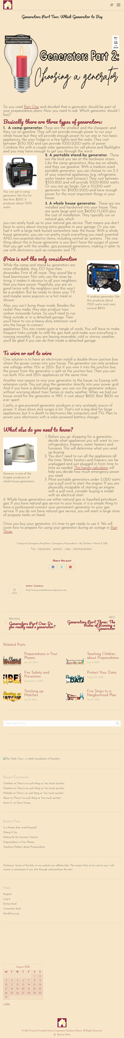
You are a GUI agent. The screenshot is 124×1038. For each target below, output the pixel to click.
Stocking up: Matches (34, 693)
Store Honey (24, 803)
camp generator (44, 549)
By (85, 543)
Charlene (8, 783)
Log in (6, 899)
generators (57, 549)
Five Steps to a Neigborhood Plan (101, 693)
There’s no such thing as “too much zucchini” (41, 783)
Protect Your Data (101, 673)
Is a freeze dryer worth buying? (20, 827)
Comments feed (12, 909)
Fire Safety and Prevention (36, 674)
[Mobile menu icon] (118, 5)
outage (68, 549)
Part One (31, 107)
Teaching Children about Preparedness (103, 656)
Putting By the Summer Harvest (20, 837)
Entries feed (9, 904)
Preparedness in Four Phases (40, 656)
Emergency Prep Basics (17, 37)
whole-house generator (82, 549)
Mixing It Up (10, 832)
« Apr (6, 1004)
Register (7, 894)
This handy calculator (91, 468)
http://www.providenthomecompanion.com (46, 590)
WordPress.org (11, 913)
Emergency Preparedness (18, 42)
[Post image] (12, 659)
